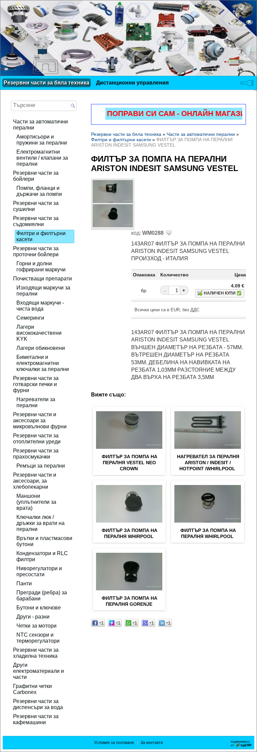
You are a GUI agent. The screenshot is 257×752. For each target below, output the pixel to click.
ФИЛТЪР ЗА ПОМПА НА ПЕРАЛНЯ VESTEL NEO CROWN (129, 462)
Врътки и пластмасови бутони (44, 541)
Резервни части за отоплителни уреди (37, 438)
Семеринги (30, 318)
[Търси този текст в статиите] (73, 106)
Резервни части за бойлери (36, 176)
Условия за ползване (114, 742)
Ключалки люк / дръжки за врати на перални (40, 523)
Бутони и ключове (38, 607)
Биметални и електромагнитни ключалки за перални (42, 363)
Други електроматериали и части (38, 671)
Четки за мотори (36, 626)
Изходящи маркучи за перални (43, 291)
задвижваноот (241, 743)
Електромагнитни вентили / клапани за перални (42, 158)
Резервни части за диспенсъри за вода (38, 704)
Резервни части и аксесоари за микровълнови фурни (40, 420)
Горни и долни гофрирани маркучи (41, 266)
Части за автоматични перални (40, 124)
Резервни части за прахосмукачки (36, 454)
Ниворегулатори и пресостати (39, 571)
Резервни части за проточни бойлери (36, 251)
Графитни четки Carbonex (32, 689)
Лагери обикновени (40, 348)
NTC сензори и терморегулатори (38, 638)
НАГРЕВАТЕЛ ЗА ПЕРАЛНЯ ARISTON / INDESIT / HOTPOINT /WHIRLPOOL (208, 462)
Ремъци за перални (40, 466)
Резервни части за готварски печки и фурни (36, 384)
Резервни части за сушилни (36, 206)
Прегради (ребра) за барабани (41, 595)
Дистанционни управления (132, 83)
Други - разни (33, 617)
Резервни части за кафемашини (36, 719)
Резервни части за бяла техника (46, 83)
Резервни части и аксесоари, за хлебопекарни (34, 481)
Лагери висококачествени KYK (39, 333)
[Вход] (247, 82)
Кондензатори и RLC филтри (42, 556)
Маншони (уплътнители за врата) (36, 502)
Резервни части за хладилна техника (36, 653)
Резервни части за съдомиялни (36, 221)
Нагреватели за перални (35, 402)
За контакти (152, 742)
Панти (24, 583)
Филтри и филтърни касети (41, 236)
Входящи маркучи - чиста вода (40, 306)
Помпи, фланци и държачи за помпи (39, 191)
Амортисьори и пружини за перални (41, 140)
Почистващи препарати (42, 278)
